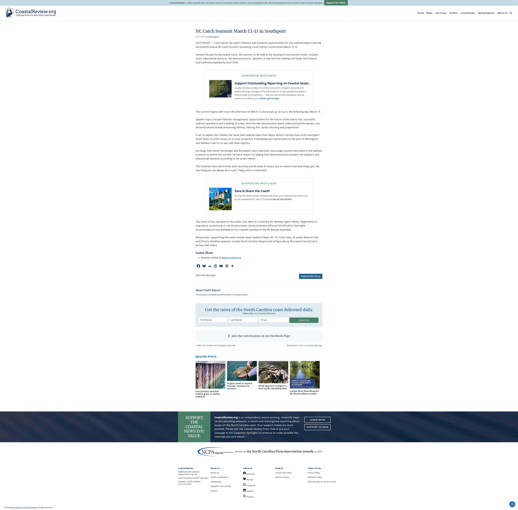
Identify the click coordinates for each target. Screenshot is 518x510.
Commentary (468, 12)
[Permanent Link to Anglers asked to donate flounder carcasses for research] (242, 371)
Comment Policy (315, 477)
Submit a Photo (282, 477)
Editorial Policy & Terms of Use (322, 481)
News (429, 12)
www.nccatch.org (231, 257)
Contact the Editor (283, 472)
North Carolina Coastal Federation (193, 478)
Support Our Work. (336, 2)
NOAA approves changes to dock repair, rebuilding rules (272, 387)
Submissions (216, 481)
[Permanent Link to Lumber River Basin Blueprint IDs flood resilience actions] (305, 375)
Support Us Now (317, 427)
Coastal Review (177, 2)
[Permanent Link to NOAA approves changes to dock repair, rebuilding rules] (273, 372)
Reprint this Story (310, 276)
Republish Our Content (220, 486)
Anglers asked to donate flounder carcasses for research (239, 386)
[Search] (511, 13)
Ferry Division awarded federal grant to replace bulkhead (208, 394)
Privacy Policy (314, 472)
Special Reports (486, 12)
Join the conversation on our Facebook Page (260, 336)
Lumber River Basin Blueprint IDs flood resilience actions (304, 392)
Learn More (317, 419)
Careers (214, 490)
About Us (503, 12)
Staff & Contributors (219, 477)
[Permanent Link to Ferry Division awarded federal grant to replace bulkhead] (210, 375)
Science (453, 12)
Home (420, 12)
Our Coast (440, 12)
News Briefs (211, 275)
